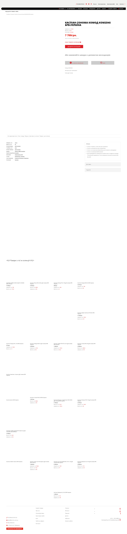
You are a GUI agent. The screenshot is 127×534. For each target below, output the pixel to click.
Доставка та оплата (34, 136)
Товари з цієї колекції (45, 136)
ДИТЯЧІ (98, 8)
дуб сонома (17, 146)
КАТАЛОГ (121, 8)
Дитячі (66, 516)
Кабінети (67, 518)
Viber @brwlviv (10, 522)
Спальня (17, 158)
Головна (8, 14)
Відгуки (27, 136)
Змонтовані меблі (111, 4)
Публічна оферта (40, 521)
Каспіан (16, 160)
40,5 (16, 148)
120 (60, 466)
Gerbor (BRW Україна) (20, 151)
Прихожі (67, 513)
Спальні (67, 508)
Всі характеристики (12, 136)
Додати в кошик (74, 46)
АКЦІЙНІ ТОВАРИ (112, 8)
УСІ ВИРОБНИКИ (71, 8)
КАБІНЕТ (104, 8)
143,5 (72, 29)
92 (70, 30)
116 (83, 466)
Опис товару (21, 136)
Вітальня (21, 158)
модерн (22, 156)
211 (83, 319)
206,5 (37, 466)
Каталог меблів (68, 521)
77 (59, 467)
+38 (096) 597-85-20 (80, 4)
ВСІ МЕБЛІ (61, 8)
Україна (17, 153)
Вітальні (67, 510)
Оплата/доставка (102, 4)
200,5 (36, 287)
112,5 (13, 289)
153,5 (84, 317)
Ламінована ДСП (19, 154)
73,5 (36, 467)
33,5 (60, 349)
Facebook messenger (77, 63)
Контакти (122, 4)
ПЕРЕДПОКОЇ (92, 8)
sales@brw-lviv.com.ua (12, 520)
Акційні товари (39, 508)
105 (13, 287)
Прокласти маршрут (14, 528)
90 (36, 289)
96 (36, 469)
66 (12, 437)
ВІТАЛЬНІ (85, 8)
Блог (117, 4)
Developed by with (111, 520)
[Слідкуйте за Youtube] (120, 513)
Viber (103, 63)
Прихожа (26, 158)
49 (84, 467)
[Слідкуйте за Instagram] (120, 511)
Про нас (95, 4)
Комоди (12, 14)
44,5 (12, 435)
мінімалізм (17, 156)
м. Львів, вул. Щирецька (13, 525)
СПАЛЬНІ (80, 8)
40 (83, 406)
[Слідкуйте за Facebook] (120, 509)
